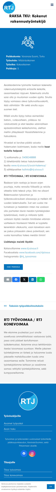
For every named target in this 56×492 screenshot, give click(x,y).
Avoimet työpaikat (13, 423)
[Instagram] (32, 453)
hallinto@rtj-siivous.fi (32, 169)
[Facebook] (24, 453)
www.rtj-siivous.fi (29, 248)
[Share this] (16, 279)
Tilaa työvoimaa (12, 469)
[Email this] (8, 279)
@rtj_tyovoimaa (27, 256)
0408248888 (29, 157)
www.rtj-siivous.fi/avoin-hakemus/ (28, 165)
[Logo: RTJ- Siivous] (9, 7)
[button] (52, 4)
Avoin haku (9, 429)
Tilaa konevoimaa (13, 475)
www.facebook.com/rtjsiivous (34, 252)
